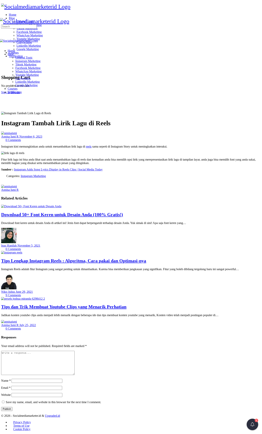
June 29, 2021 (24, 291)
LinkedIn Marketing (27, 81)
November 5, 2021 (28, 245)
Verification (15, 92)
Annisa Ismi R (10, 136)
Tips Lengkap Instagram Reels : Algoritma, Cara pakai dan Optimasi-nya (73, 260)
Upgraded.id (52, 415)
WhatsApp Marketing (28, 71)
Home (11, 50)
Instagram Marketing (27, 61)
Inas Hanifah (9, 245)
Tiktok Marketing (25, 64)
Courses (12, 88)
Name (6, 380)
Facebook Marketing (27, 68)
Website (6, 394)
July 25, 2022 (27, 325)
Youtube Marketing (27, 74)
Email (6, 387)
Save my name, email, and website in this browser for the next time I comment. (53, 402)
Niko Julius (8, 291)
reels (88, 146)
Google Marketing (26, 85)
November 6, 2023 (30, 136)
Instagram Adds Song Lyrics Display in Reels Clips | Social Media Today (58, 169)
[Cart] (3, 69)
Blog (11, 54)
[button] (252, 424)
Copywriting (23, 78)
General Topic (24, 57)
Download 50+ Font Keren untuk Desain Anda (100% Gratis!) (62, 214)
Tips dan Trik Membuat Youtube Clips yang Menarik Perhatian (63, 306)
